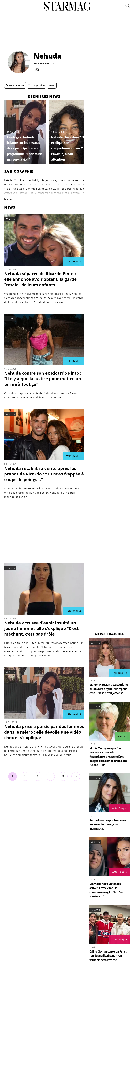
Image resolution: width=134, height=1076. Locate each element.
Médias (122, 736)
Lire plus (8, 198)
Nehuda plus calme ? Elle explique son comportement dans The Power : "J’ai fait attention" (69, 148)
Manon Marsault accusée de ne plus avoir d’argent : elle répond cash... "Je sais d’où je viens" (108, 689)
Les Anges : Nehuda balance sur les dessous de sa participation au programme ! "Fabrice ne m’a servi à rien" (24, 148)
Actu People (119, 808)
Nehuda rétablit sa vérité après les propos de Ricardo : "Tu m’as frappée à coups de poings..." (44, 473)
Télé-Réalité (73, 261)
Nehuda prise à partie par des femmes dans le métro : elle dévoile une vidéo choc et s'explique (44, 731)
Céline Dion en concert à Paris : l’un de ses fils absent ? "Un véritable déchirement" (108, 956)
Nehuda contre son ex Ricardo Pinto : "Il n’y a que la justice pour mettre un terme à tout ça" (42, 378)
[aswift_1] (67, 37)
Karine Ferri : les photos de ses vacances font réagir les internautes (107, 824)
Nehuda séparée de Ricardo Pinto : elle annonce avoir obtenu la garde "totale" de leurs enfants (40, 279)
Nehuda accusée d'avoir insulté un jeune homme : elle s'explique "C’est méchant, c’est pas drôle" (41, 628)
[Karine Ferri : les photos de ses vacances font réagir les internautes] (109, 792)
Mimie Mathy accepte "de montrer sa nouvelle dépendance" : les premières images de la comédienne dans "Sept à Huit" (108, 756)
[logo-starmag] (67, 6)
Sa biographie (36, 85)
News (51, 85)
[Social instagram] (37, 70)
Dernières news (15, 85)
